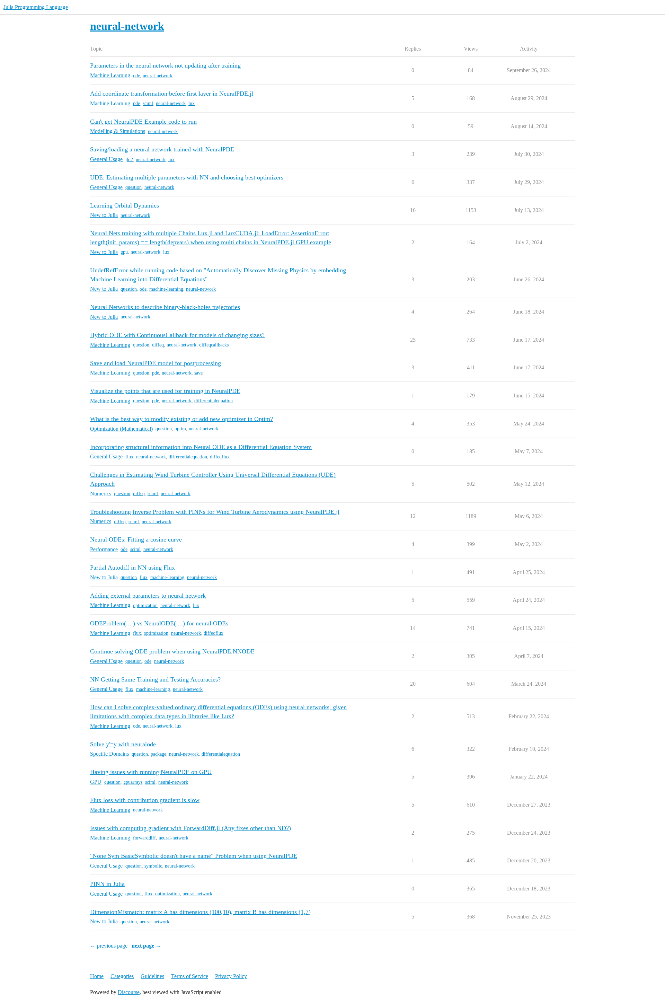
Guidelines (152, 976)
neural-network (157, 75)
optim (180, 428)
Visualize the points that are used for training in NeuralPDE (165, 390)
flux (129, 456)
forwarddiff (144, 838)
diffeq (158, 345)
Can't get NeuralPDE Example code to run (143, 121)
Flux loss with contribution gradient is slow (145, 800)
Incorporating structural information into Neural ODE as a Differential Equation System (201, 446)
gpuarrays (132, 782)
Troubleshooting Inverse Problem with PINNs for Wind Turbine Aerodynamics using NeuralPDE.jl (214, 511)
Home (97, 976)
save (198, 373)
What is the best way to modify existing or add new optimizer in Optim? (181, 418)
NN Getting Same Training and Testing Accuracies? (155, 679)
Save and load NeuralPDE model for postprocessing (155, 363)
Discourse (129, 992)
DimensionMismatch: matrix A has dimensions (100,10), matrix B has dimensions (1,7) (200, 911)
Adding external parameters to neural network (148, 595)
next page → (146, 946)
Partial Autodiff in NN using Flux (132, 567)
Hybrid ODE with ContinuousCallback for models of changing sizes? (177, 335)
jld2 (129, 159)
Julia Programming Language (35, 7)
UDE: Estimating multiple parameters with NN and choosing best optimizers (186, 177)
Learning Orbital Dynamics (124, 205)
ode (136, 75)
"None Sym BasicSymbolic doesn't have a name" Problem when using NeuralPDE (193, 855)
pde (136, 103)
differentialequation (213, 400)
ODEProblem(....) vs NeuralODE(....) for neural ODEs (159, 623)
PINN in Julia (107, 883)
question (133, 187)
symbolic (153, 866)
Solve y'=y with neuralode (123, 744)
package (158, 754)
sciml (148, 103)
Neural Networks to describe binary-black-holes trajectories (165, 307)
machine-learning (166, 289)
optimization (145, 605)
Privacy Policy (231, 976)
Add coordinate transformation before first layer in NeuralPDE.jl (171, 93)
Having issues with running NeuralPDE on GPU (151, 771)
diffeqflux (220, 456)
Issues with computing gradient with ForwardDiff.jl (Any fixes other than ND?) (190, 828)
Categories (122, 976)
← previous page (108, 946)
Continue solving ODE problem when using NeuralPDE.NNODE (172, 651)
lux (191, 103)
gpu (124, 252)
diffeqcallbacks (214, 345)
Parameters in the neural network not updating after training (165, 65)
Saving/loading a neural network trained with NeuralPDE (162, 149)
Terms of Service (189, 976)
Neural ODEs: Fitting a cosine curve (136, 539)
